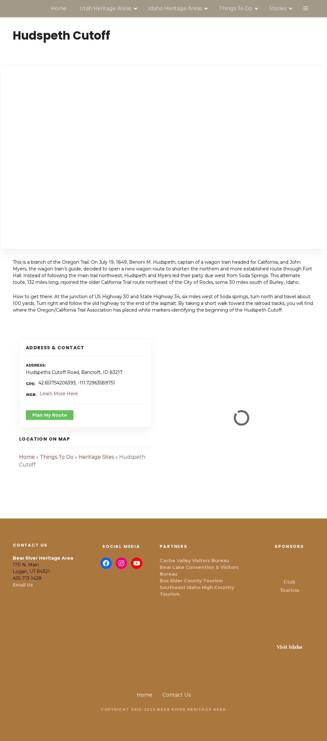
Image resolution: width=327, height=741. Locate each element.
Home (58, 8)
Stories (277, 8)
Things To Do (235, 8)
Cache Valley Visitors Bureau (194, 560)
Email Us (23, 585)
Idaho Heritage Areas (175, 8)
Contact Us (177, 695)
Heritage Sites (96, 457)
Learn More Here (59, 394)
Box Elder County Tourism (191, 581)
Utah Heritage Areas (105, 8)
